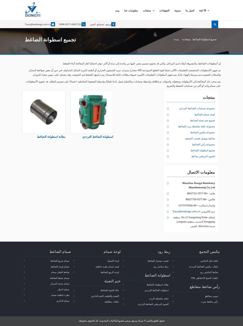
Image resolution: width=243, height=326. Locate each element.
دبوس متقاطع (211, 296)
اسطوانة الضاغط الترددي (97, 136)
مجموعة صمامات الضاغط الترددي (197, 108)
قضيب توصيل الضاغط (158, 260)
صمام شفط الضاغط (59, 278)
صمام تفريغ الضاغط (59, 260)
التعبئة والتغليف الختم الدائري (105, 296)
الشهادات (164, 10)
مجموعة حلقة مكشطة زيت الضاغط (196, 126)
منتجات (147, 10)
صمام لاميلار (63, 289)
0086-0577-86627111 (70, 24)
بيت (117, 10)
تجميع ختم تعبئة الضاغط (202, 120)
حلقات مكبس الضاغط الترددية (203, 266)
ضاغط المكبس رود (209, 272)
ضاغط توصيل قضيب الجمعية (200, 138)
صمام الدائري (62, 301)
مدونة (177, 10)
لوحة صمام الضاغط (205, 114)
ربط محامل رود (161, 266)
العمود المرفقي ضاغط (203, 156)
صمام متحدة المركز (59, 283)
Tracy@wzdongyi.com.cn (38, 24)
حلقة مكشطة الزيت (159, 298)
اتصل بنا (190, 10)
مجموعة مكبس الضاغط (202, 132)
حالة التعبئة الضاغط (110, 290)
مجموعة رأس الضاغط (203, 144)
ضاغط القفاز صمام (60, 272)
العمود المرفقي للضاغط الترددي (153, 304)
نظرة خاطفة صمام (60, 295)
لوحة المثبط (113, 260)
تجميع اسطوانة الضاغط (203, 150)
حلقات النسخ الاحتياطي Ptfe (204, 278)
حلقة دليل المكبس (209, 260)
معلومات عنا (131, 10)
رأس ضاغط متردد (209, 301)
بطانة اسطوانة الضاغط (51, 136)
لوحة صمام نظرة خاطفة (107, 266)
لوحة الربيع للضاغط (110, 272)
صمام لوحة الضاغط (60, 266)
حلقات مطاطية (111, 301)
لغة (201, 10)
